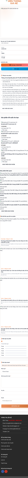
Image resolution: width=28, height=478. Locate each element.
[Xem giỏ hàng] (26, 2)
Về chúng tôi (4, 456)
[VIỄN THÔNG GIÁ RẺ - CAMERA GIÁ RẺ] (14, 2)
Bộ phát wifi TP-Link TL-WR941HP (9, 143)
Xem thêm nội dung (7, 108)
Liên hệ (3, 460)
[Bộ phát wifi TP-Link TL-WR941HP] (10, 141)
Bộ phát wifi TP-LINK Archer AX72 (9, 133)
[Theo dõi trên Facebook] (2, 471)
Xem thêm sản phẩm (8, 164)
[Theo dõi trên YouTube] (6, 471)
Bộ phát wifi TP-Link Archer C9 (8, 124)
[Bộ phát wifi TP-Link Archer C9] (9, 122)
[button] (2, 2)
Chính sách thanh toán (6, 449)
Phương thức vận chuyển (7, 442)
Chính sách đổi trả (5, 446)
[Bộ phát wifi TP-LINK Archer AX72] (10, 131)
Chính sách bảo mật (6, 439)
